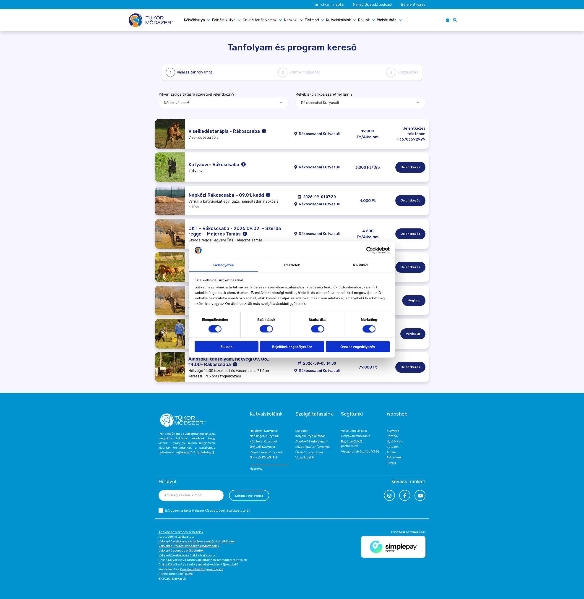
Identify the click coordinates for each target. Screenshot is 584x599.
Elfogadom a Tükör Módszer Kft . (207, 510)
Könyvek (393, 430)
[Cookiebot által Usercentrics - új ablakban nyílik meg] (370, 250)
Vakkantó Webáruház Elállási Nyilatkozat (188, 555)
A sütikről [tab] (360, 265)
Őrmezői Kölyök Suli (264, 457)
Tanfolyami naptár (329, 4)
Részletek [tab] (292, 265)
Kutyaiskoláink (338, 20)
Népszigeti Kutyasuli (264, 436)
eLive (189, 573)
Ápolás (391, 452)
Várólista (413, 333)
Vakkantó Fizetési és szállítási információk (189, 546)
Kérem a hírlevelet (249, 495)
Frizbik (391, 463)
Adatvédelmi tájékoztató (177, 536)
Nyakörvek (394, 441)
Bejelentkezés (413, 4)
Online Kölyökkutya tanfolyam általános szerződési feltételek (203, 560)
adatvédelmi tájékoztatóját (230, 510)
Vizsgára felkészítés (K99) (360, 451)
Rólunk (364, 20)
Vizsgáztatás (305, 457)
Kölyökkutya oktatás (310, 436)
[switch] (266, 328)
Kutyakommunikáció (355, 436)
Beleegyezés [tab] (223, 265)
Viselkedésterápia (354, 430)
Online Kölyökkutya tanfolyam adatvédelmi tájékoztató (198, 564)
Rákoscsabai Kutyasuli (266, 452)
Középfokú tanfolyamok (312, 446)
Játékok (393, 446)
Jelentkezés (410, 167)
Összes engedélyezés (357, 347)
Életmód (312, 20)
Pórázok (393, 436)
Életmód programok (309, 452)
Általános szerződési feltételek (181, 532)
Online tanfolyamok (259, 20)
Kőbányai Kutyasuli (263, 441)
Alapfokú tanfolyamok (311, 441)
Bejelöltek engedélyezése (292, 347)
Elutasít (226, 347)
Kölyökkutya (194, 20)
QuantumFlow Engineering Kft (201, 569)
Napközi (290, 20)
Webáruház (386, 20)
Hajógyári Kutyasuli (264, 430)
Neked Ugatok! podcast (373, 4)
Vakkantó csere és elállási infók (181, 550)
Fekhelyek (394, 457)
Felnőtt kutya (223, 20)
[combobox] (224, 102)
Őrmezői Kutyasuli (263, 446)
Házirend (256, 468)
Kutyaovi (301, 430)
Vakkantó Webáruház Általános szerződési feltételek (197, 541)
